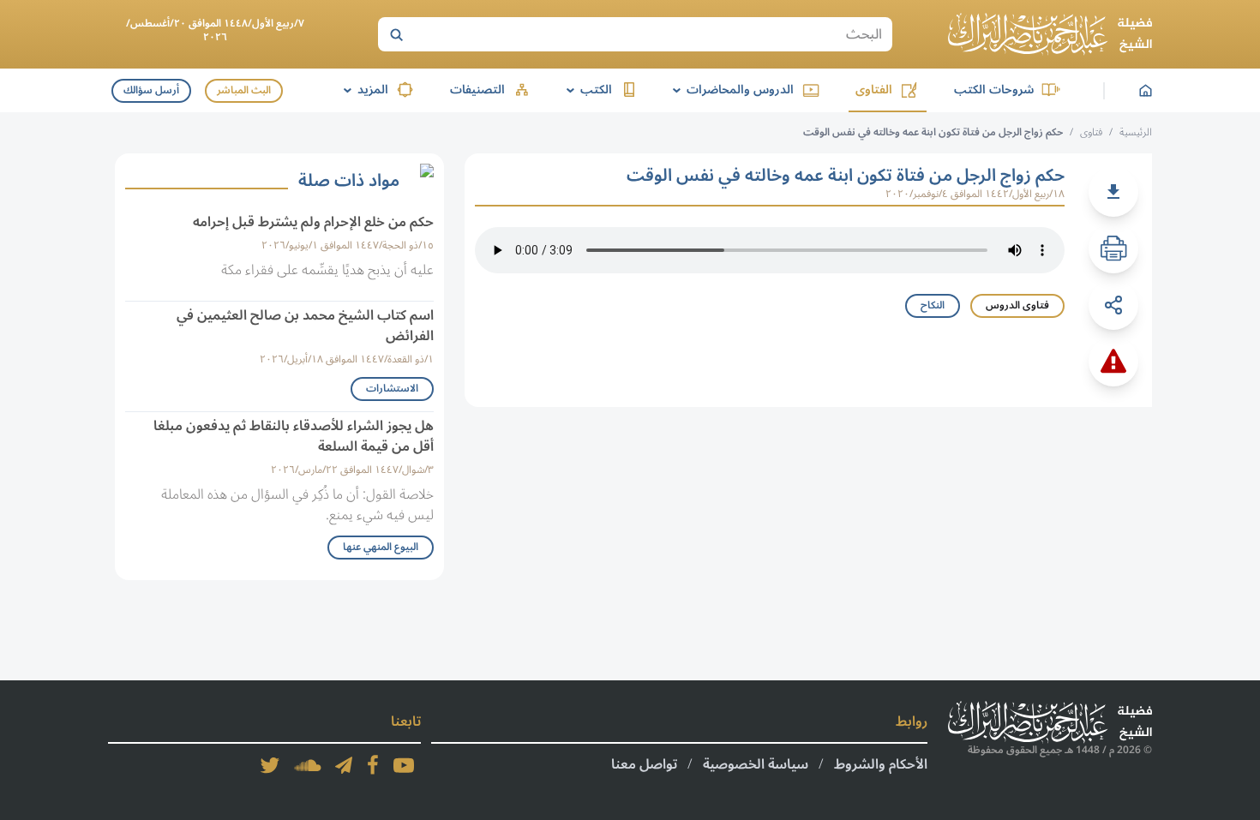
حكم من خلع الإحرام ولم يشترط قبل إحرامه (313, 222)
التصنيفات (477, 89)
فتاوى (1091, 132)
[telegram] (343, 765)
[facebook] (373, 765)
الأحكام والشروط (880, 764)
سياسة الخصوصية (755, 764)
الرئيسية (1135, 132)
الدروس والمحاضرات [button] (730, 89)
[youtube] (403, 765)
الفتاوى (873, 89)
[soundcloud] (307, 765)
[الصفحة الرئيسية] (1050, 34)
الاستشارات (392, 388)
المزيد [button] (363, 89)
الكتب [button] (586, 89)
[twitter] (270, 765)
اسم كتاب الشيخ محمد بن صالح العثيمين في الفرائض (305, 325)
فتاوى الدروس (1017, 305)
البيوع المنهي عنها (380, 547)
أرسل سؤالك (151, 90)
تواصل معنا (644, 764)
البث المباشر (244, 90)
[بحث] (396, 34)
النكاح (933, 305)
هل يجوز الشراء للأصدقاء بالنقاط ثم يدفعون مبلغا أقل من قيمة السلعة (293, 436)
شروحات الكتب (994, 89)
